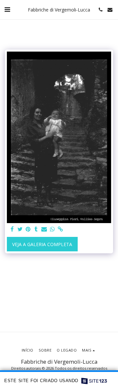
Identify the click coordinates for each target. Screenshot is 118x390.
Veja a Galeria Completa (42, 244)
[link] (60, 229)
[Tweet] (20, 229)
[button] (7, 9)
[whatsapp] (52, 229)
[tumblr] (36, 229)
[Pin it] (28, 229)
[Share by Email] (44, 229)
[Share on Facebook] (12, 229)
